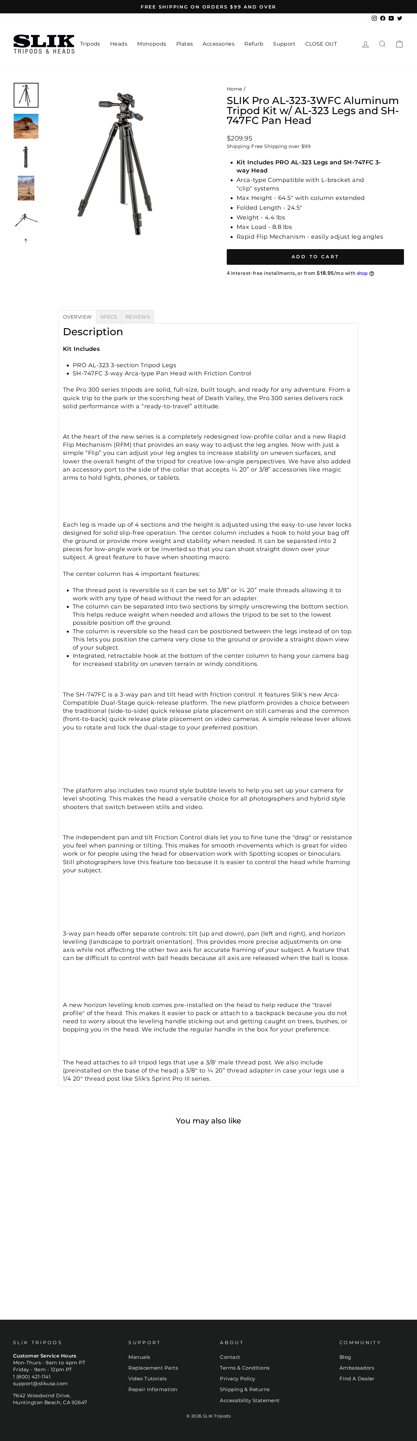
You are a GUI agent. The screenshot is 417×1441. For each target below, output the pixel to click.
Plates (184, 44)
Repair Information (152, 1389)
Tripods (90, 44)
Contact (230, 1357)
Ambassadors (356, 1368)
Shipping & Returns (244, 1389)
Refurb (253, 44)
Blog (345, 1357)
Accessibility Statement (250, 1400)
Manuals (139, 1357)
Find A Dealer (357, 1378)
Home (234, 89)
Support (284, 44)
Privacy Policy (237, 1378)
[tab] (77, 316)
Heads (118, 44)
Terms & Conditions (244, 1368)
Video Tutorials (147, 1378)
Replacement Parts (153, 1368)
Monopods (151, 44)
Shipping (238, 146)
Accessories (219, 44)
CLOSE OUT (321, 44)
